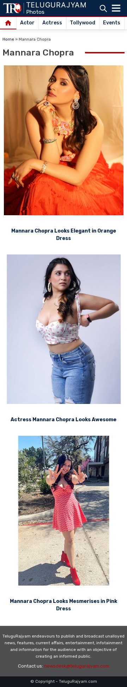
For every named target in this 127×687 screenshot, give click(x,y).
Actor (27, 23)
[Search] (103, 8)
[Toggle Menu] (116, 8)
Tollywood (82, 23)
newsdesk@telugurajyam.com (76, 666)
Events (111, 23)
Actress (52, 23)
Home (8, 39)
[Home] (8, 23)
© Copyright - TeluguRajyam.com (63, 681)
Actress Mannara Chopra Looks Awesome (63, 420)
